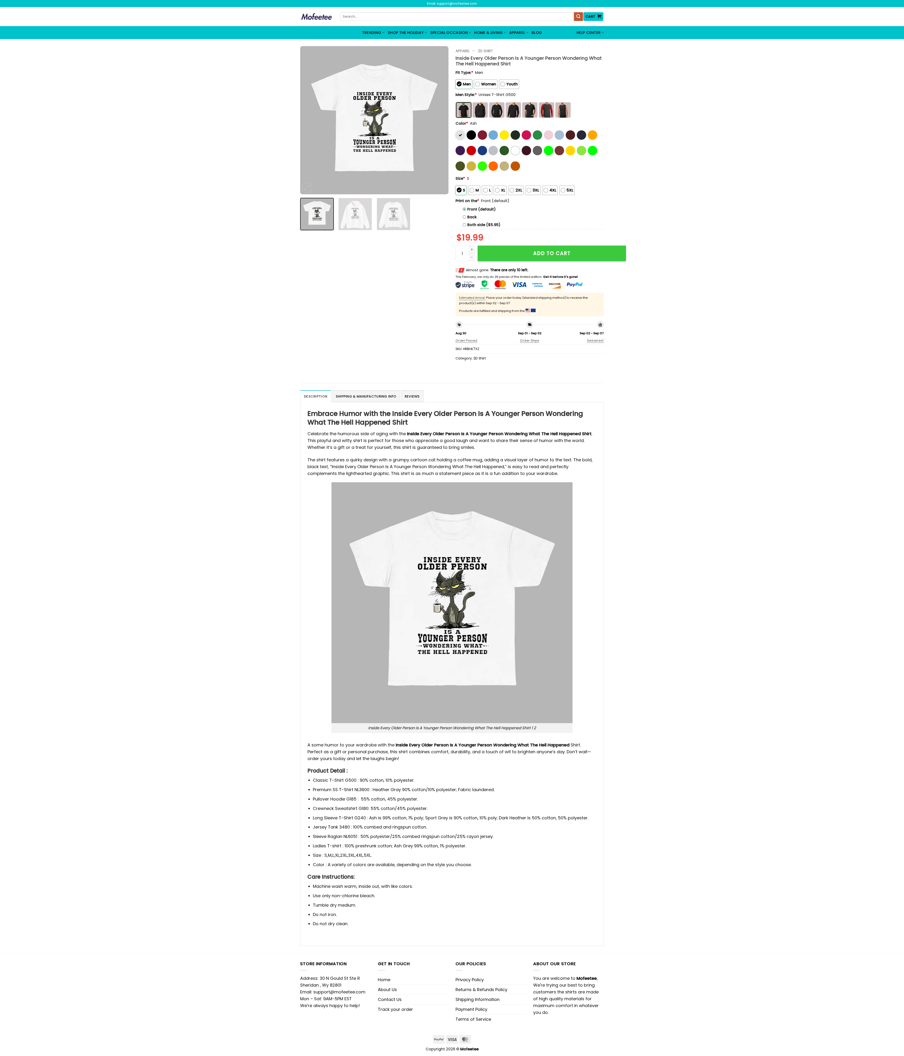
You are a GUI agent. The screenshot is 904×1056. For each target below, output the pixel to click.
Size (460, 178)
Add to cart (552, 253)
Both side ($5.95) (483, 224)
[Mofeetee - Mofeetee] (316, 16)
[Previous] (309, 120)
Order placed (466, 340)
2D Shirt (485, 50)
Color (462, 123)
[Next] (439, 120)
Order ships (529, 340)
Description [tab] (315, 396)
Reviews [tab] (412, 396)
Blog (537, 32)
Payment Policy (471, 1009)
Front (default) (481, 209)
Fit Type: (464, 72)
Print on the (467, 200)
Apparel (517, 32)
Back (472, 217)
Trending (371, 32)
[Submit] (578, 16)
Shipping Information (478, 999)
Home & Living (488, 32)
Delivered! (595, 340)
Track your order (395, 1009)
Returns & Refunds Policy (481, 989)
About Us (387, 989)
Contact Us (390, 999)
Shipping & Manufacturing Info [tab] (366, 396)
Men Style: (466, 94)
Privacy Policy (470, 980)
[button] (593, 16)
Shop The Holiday (406, 32)
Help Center (589, 32)
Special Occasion (449, 32)
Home (384, 980)
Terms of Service (473, 1019)
